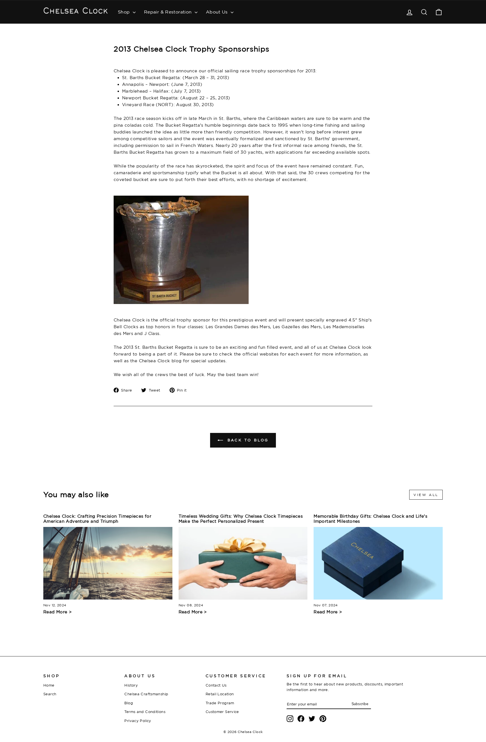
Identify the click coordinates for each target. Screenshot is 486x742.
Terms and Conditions (144, 712)
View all (425, 495)
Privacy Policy (137, 721)
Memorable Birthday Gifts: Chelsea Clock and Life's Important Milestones (370, 519)
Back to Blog (247, 440)
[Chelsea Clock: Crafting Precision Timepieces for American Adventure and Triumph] (107, 563)
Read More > (57, 611)
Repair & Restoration (168, 11)
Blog (128, 703)
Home (49, 685)
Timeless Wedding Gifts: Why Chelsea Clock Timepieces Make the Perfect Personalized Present (241, 519)
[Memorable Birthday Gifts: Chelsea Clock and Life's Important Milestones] (378, 563)
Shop (124, 11)
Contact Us (216, 685)
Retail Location (220, 694)
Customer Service (222, 712)
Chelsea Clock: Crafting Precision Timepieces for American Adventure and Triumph (97, 519)
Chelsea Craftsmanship (146, 694)
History (131, 685)
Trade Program (220, 703)
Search (49, 694)
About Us (217, 11)
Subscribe (360, 704)
